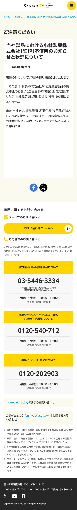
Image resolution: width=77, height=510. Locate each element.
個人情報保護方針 (13, 484)
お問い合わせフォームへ (38, 228)
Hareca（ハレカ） (17, 402)
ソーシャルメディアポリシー (18, 489)
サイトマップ (66, 489)
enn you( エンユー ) (38, 415)
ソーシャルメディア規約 (46, 489)
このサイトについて (34, 484)
